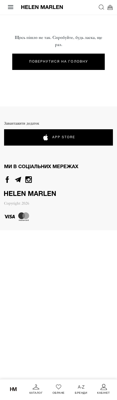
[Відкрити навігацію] (10, 7)
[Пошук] (101, 7)
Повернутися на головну (58, 61)
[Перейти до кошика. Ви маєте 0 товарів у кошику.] (110, 7)
